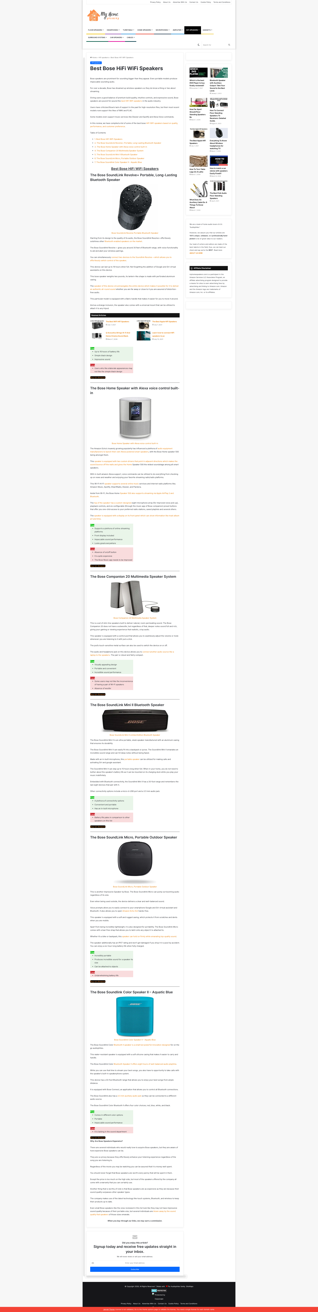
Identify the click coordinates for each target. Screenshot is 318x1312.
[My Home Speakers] (103, 15)
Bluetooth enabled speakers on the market (123, 241)
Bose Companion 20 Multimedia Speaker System (135, 618)
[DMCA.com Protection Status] (159, 1290)
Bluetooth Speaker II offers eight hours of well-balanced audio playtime (145, 1064)
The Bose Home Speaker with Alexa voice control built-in (121, 147)
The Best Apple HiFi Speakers (164, 321)
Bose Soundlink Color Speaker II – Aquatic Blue (135, 1040)
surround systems (96, 37)
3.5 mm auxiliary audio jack (129, 1096)
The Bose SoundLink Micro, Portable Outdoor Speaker (119, 158)
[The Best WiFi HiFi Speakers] (97, 324)
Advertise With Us (180, 2)
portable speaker (131, 759)
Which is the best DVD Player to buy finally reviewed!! (197, 83)
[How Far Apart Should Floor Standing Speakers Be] (199, 102)
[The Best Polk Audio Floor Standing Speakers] (219, 186)
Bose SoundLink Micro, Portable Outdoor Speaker (135, 886)
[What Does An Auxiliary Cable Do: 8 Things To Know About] (199, 189)
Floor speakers (95, 30)
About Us (166, 2)
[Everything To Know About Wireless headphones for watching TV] (219, 133)
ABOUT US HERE (196, 253)
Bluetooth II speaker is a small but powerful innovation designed (142, 1045)
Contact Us (193, 2)
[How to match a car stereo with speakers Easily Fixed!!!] (219, 161)
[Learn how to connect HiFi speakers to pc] (143, 335)
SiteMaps (189, 1286)
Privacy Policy (155, 2)
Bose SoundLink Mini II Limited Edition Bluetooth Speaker (135, 735)
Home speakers (144, 30)
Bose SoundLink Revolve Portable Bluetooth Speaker (135, 233)
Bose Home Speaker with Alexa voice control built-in (135, 443)
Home (94, 57)
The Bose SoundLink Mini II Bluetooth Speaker (116, 154)
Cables (130, 37)
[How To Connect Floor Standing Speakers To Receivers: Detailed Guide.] (219, 103)
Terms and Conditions (221, 2)
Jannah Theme (109, 1309)
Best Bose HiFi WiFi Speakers (108, 139)
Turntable (128, 30)
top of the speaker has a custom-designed (112, 503)
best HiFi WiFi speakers (131, 101)
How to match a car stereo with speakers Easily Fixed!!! (219, 170)
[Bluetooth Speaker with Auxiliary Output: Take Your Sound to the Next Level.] (219, 73)
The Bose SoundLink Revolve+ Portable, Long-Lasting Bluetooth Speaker (128, 143)
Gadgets (207, 30)
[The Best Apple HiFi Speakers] (143, 324)
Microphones (162, 30)
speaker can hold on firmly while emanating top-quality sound (149, 936)
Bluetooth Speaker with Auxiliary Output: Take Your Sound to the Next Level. (217, 85)
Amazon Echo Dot (130, 911)
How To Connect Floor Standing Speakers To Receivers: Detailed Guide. (218, 115)
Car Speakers (116, 37)
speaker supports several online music (122, 483)
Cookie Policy (206, 2)
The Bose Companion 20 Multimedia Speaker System (119, 150)
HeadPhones (112, 30)
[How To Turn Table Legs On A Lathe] (199, 161)
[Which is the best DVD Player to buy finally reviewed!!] (199, 73)
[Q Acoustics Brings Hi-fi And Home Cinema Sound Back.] (97, 335)
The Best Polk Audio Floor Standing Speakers (218, 195)
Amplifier (177, 30)
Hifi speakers (192, 30)
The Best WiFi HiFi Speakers (117, 321)
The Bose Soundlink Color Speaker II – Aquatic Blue (118, 162)
